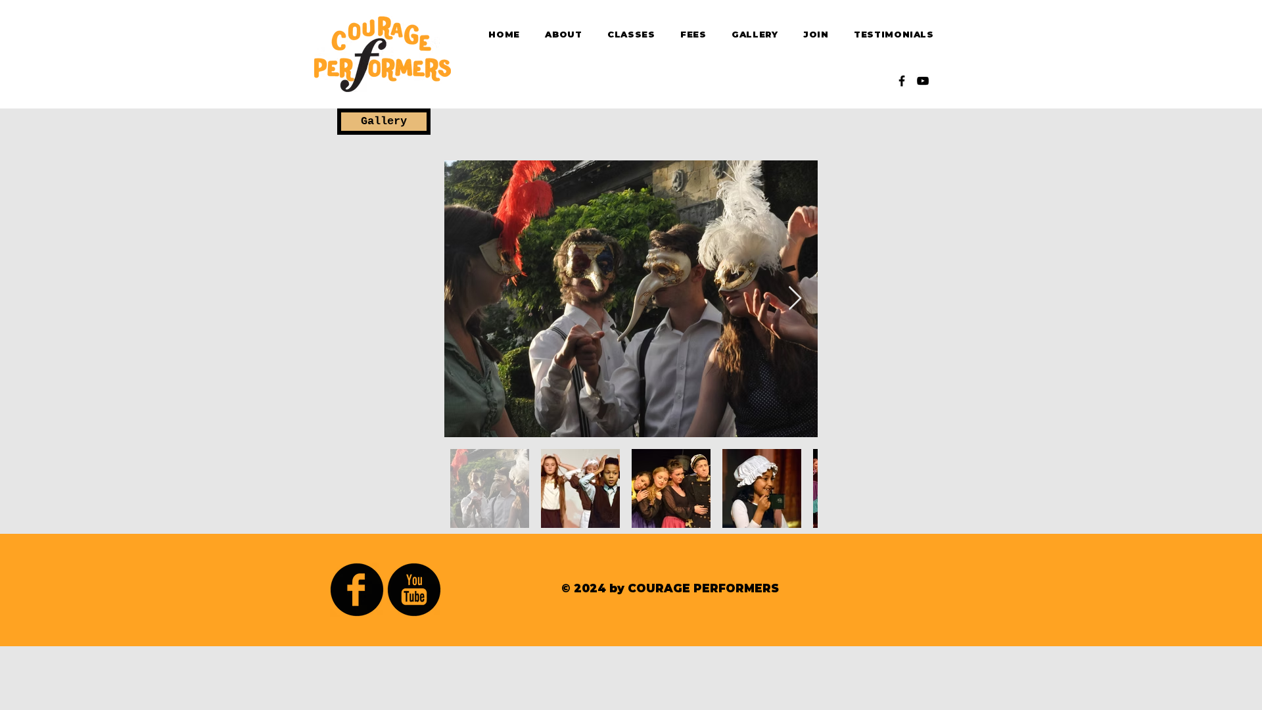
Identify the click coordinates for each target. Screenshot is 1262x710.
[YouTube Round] (414, 590)
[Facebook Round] (357, 590)
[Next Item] (795, 299)
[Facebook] (902, 81)
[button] (384, 121)
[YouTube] (923, 81)
